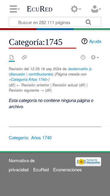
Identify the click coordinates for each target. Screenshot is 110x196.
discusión (17, 74)
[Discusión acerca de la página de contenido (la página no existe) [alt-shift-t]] (24, 57)
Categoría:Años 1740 (28, 79)
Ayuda (95, 41)
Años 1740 (41, 137)
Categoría (18, 137)
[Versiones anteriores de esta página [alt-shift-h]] (83, 57)
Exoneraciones (67, 169)
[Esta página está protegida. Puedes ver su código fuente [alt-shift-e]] (73, 57)
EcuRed (40, 8)
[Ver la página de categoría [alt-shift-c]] (12, 57)
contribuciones (40, 74)
